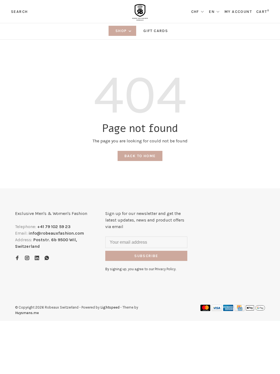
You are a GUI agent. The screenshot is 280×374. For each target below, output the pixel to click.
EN (212, 11)
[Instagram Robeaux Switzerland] (27, 258)
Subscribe (146, 256)
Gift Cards (155, 30)
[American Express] (228, 309)
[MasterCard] (205, 309)
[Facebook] (17, 258)
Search (19, 11)
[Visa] (217, 309)
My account (238, 11)
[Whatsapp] (47, 258)
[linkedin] (37, 258)
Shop (121, 30)
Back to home (140, 156)
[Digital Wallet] (255, 309)
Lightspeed (109, 307)
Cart (262, 11)
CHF (195, 11)
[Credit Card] (239, 309)
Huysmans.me (27, 313)
